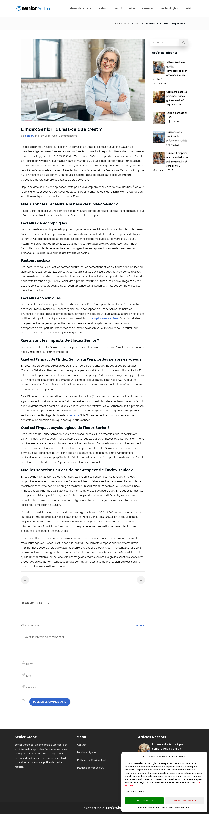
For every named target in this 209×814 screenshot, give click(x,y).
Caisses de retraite (79, 8)
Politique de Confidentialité (175, 807)
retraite (74, 415)
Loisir (188, 8)
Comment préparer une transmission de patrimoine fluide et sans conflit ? (170, 161)
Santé (118, 8)
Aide (132, 8)
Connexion (138, 625)
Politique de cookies (148, 807)
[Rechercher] (183, 42)
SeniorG (30, 135)
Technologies (169, 8)
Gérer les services (136, 791)
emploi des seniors (105, 318)
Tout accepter (144, 800)
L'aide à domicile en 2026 (176, 117)
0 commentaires (68, 135)
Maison (102, 8)
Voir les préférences (185, 800)
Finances (147, 8)
